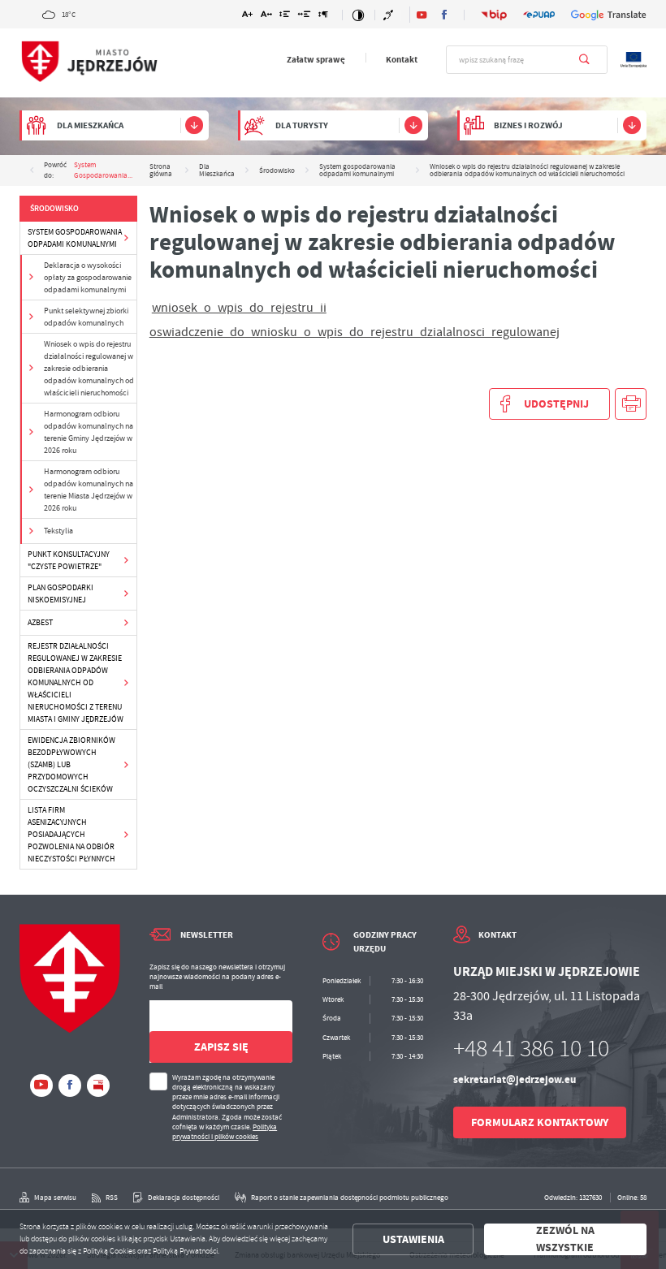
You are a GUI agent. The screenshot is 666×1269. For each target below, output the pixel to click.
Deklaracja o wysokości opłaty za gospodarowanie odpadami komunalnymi (88, 277)
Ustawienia (413, 1239)
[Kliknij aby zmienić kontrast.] (358, 15)
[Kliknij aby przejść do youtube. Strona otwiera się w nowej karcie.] (421, 14)
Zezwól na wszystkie (565, 1239)
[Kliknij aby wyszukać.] (584, 59)
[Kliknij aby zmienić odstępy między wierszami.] (284, 16)
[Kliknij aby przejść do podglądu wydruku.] (631, 404)
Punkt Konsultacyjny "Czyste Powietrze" (69, 560)
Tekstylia (58, 530)
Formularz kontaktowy (539, 1122)
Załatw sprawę (316, 60)
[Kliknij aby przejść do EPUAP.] (539, 14)
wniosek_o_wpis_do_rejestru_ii (239, 308)
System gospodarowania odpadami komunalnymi (75, 238)
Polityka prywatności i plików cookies (224, 1132)
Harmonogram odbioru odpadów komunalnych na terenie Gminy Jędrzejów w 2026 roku (88, 431)
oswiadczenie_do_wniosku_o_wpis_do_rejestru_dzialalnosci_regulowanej (354, 332)
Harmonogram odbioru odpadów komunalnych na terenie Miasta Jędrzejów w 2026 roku (88, 489)
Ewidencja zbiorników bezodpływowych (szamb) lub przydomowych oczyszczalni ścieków (71, 764)
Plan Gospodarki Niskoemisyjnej (60, 593)
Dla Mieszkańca (90, 125)
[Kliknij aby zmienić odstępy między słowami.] (304, 16)
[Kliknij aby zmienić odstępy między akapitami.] (323, 16)
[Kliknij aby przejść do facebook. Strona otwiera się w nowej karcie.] (444, 14)
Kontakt (401, 60)
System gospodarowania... (103, 170)
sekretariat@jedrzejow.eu (514, 1079)
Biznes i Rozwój (528, 125)
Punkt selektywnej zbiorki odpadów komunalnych (86, 316)
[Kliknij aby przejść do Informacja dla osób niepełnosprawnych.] (389, 15)
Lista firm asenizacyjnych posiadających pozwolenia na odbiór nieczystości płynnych (71, 834)
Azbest (40, 622)
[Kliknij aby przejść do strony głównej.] (88, 62)
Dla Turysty (301, 125)
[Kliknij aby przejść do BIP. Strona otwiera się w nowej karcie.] (494, 15)
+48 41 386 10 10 (531, 1049)
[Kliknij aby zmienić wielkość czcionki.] (247, 16)
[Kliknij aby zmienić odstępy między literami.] (266, 16)
